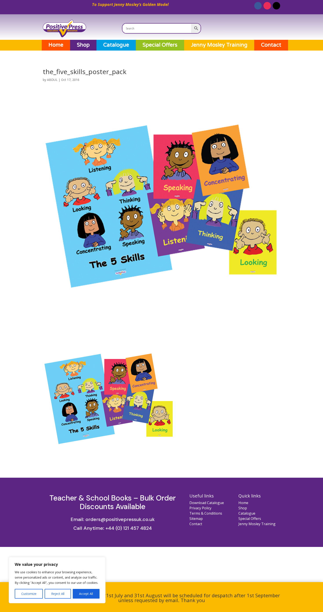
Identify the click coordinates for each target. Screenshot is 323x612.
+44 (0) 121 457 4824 (128, 528)
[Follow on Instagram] (267, 5)
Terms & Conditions (205, 513)
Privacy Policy (200, 508)
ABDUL (52, 80)
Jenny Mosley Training (219, 45)
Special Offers (160, 45)
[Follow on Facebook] (258, 5)
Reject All (57, 594)
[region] (57, 580)
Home (56, 45)
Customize (28, 594)
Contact (271, 45)
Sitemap (196, 518)
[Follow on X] (276, 5)
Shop (83, 45)
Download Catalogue (206, 502)
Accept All (86, 594)
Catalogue (116, 45)
